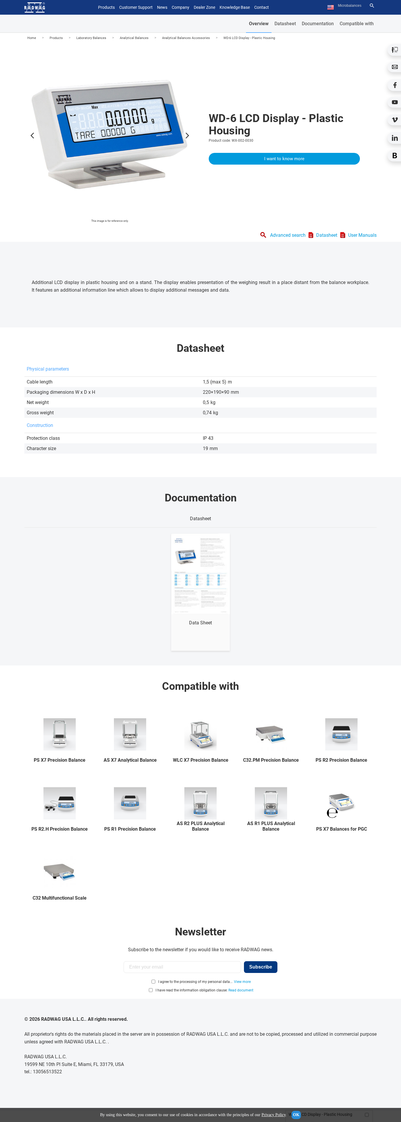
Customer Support (136, 7)
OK (296, 1115)
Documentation (318, 23)
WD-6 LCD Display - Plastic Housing (249, 38)
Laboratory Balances (91, 38)
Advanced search (288, 235)
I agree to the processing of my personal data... (195, 982)
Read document (240, 990)
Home (31, 38)
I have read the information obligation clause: (204, 990)
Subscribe (260, 966)
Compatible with (357, 23)
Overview (259, 23)
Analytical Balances (134, 38)
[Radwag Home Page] (34, 7)
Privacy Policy (274, 1115)
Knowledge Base (235, 7)
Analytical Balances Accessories (186, 38)
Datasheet (285, 23)
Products (56, 38)
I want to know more (284, 158)
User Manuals (362, 235)
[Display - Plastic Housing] (109, 134)
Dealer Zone (204, 7)
